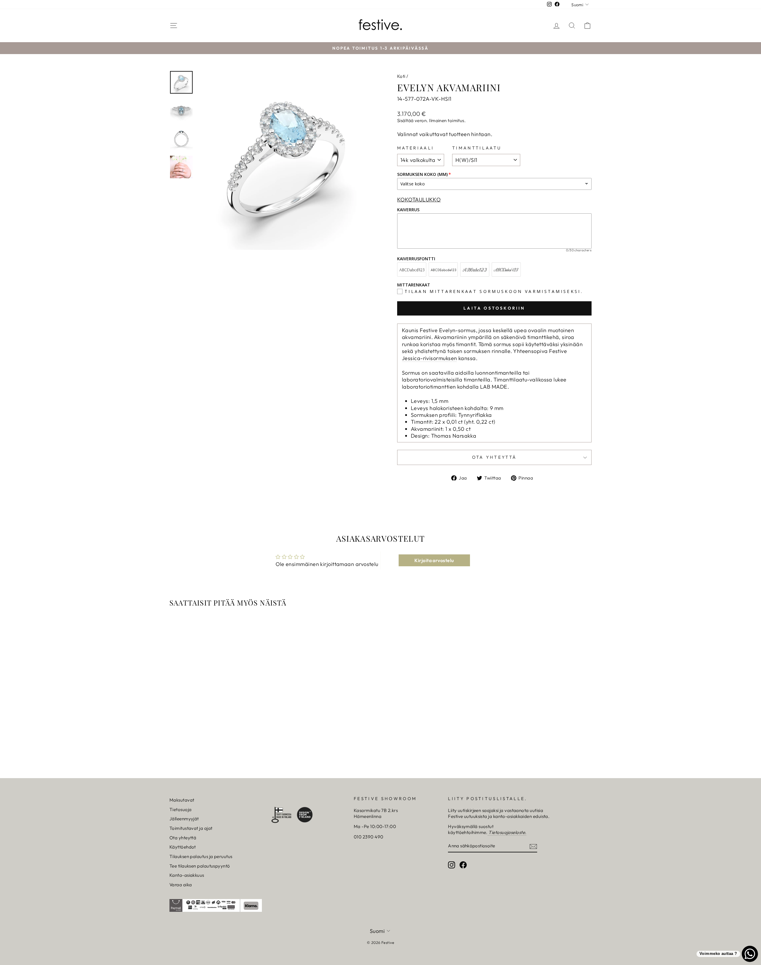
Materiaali (415, 148)
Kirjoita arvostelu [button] (434, 560)
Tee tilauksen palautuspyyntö (199, 866)
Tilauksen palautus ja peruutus (200, 856)
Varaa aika (180, 884)
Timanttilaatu (476, 148)
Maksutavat (181, 800)
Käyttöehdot (182, 847)
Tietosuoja (180, 809)
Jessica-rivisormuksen (429, 358)
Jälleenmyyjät (184, 818)
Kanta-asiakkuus (186, 875)
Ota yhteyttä (182, 838)
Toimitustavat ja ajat (190, 828)
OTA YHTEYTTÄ (494, 457)
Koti (401, 76)
